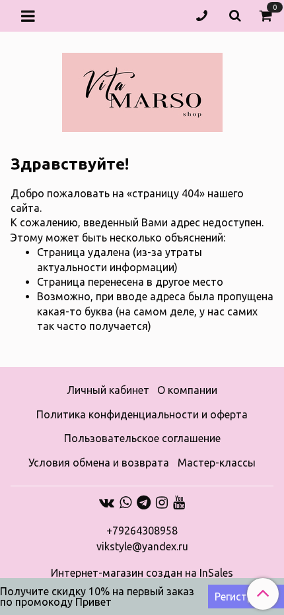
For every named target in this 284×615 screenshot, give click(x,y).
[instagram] (162, 502)
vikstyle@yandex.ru (142, 546)
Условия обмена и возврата (98, 463)
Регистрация (246, 596)
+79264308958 (142, 530)
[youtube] (179, 502)
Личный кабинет (108, 390)
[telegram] (144, 502)
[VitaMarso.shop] (142, 89)
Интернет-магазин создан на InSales (142, 572)
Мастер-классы (217, 463)
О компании (187, 390)
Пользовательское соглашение (142, 438)
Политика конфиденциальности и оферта (142, 414)
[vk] (106, 502)
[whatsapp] (125, 502)
